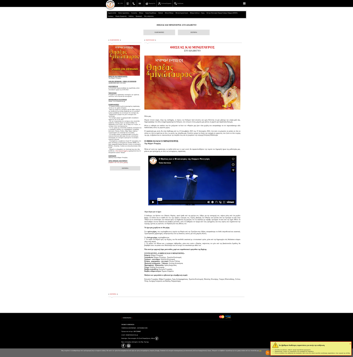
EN (122, 3)
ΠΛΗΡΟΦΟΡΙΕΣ (159, 32)
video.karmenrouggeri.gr (122, 151)
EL (119, 3)
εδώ (260, 350)
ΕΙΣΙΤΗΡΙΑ (194, 32)
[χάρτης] (156, 338)
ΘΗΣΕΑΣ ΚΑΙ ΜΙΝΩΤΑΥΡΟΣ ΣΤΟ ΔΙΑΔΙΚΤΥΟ (176, 25)
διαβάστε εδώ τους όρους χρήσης (118, 162)
